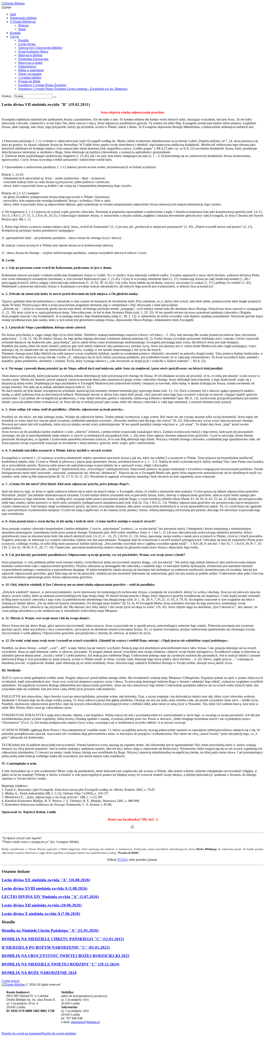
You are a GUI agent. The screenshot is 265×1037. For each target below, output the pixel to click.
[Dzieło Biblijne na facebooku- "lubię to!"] (132, 827)
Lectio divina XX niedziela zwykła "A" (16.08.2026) (46, 880)
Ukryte (14, 36)
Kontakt (15, 33)
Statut (22, 29)
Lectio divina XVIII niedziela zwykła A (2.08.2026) (44, 888)
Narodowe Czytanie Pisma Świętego (42, 85)
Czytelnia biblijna (29, 77)
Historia (23, 25)
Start (13, 14)
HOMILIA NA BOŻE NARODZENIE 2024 (39, 973)
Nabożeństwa (27, 66)
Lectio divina (26, 44)
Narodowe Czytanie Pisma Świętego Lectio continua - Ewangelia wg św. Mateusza (72, 89)
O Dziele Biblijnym (23, 21)
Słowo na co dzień (30, 62)
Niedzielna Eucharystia (33, 59)
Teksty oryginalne (30, 74)
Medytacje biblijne (30, 55)
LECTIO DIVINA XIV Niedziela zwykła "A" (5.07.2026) (50, 897)
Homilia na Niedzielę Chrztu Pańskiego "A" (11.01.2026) (50, 930)
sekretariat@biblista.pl (85, 1022)
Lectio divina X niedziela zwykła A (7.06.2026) (41, 913)
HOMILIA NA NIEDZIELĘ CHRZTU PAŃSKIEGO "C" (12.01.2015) (63, 939)
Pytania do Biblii (29, 81)
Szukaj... (7, 96)
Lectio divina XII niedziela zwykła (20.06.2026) (42, 905)
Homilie (23, 40)
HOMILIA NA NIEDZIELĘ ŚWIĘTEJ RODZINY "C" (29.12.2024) (60, 964)
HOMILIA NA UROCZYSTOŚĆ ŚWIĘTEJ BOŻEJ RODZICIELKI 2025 (65, 956)
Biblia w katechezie (31, 70)
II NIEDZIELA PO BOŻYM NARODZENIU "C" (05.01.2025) (56, 947)
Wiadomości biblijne (23, 18)
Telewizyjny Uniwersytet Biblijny (40, 47)
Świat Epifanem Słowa (33, 51)
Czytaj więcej (10, 981)
